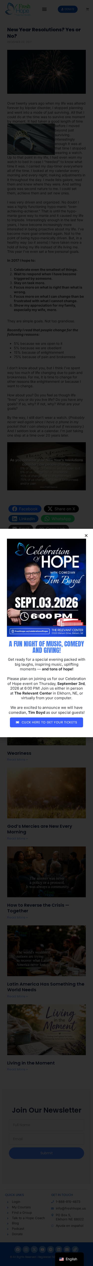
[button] (86, 535)
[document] (46, 633)
